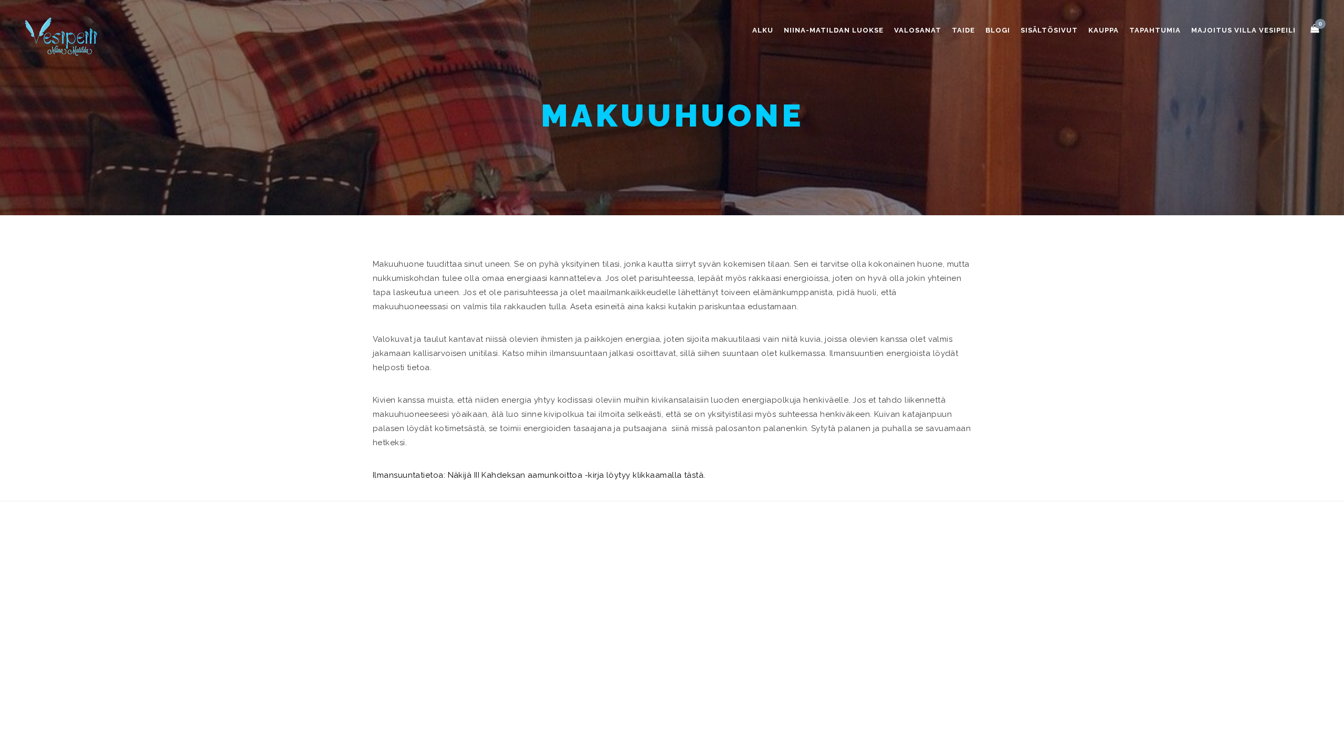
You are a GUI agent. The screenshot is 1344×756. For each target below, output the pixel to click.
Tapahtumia (1155, 30)
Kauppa (1103, 30)
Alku (762, 30)
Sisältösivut (1049, 30)
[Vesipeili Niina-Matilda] (63, 36)
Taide (963, 30)
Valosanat (917, 30)
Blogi (997, 30)
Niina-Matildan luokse (834, 30)
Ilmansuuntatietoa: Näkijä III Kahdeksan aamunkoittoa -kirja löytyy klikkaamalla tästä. (539, 475)
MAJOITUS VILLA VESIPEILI (1243, 30)
